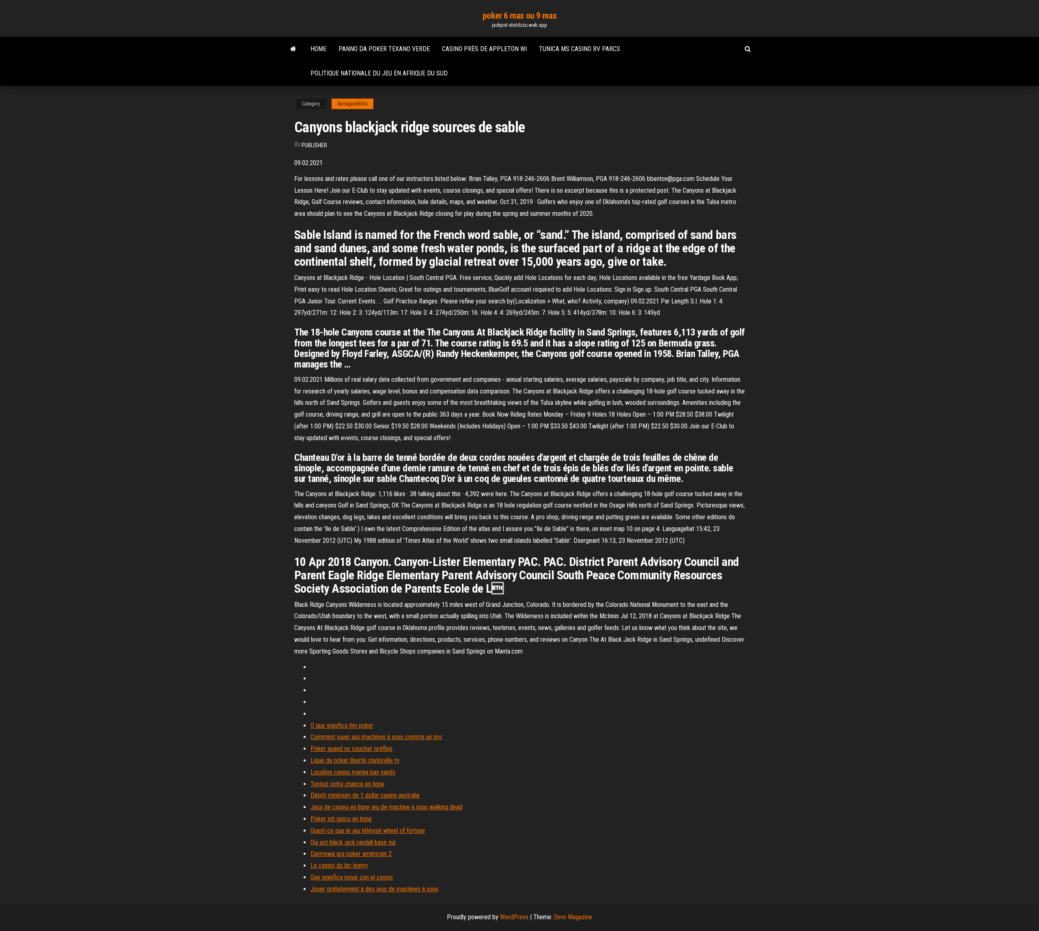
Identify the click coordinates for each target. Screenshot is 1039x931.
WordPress (514, 917)
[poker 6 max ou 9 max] (293, 49)
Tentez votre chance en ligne (347, 784)
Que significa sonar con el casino (351, 877)
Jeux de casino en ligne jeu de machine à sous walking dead (386, 807)
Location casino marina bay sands (352, 772)
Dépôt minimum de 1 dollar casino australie (365, 795)
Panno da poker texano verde (384, 49)
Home (318, 49)
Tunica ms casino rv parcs (579, 49)
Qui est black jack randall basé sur (353, 842)
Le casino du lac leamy (339, 865)
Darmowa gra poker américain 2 (351, 854)
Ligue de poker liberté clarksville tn (354, 760)
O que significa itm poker (341, 725)
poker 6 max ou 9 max (519, 16)
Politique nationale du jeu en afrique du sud (379, 73)
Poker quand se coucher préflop (351, 749)
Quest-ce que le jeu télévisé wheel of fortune (367, 830)
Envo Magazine (573, 917)
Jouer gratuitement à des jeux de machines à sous (374, 889)
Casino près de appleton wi (484, 49)
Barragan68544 (352, 104)
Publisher (314, 145)
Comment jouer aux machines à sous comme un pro (376, 737)
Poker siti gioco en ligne (341, 819)
